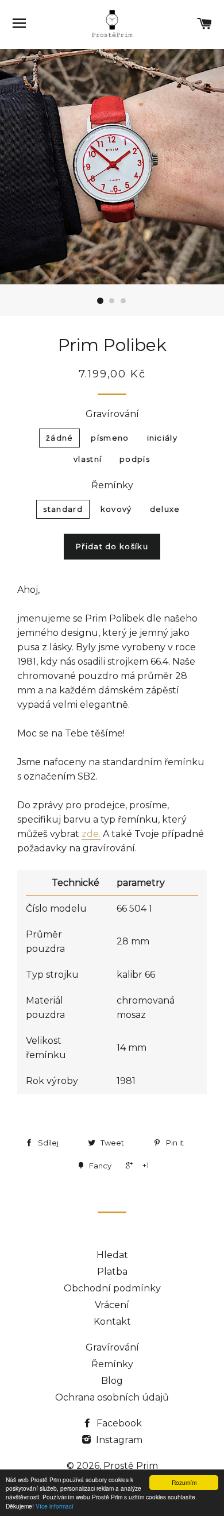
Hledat (112, 1254)
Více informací (55, 1506)
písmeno (110, 437)
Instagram (118, 1439)
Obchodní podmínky (112, 1288)
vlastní (88, 459)
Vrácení (112, 1304)
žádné (60, 437)
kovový (116, 509)
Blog (112, 1380)
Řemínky (112, 485)
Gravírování (112, 413)
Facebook (118, 1423)
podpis (134, 459)
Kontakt (112, 1321)
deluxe (165, 509)
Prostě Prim (130, 1465)
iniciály (162, 437)
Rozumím (184, 1482)
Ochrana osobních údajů (112, 1397)
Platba (112, 1271)
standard (62, 509)
